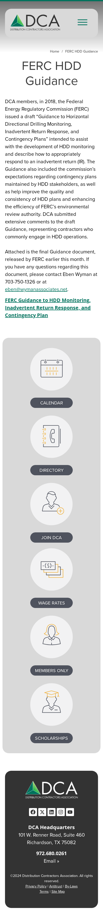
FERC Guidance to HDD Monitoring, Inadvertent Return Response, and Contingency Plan (48, 308)
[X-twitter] (42, 812)
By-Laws (71, 886)
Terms (44, 891)
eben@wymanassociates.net (36, 289)
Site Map (58, 891)
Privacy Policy (36, 886)
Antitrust (55, 886)
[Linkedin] (52, 812)
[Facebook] (33, 812)
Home (54, 51)
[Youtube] (70, 812)
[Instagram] (61, 812)
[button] (82, 23)
